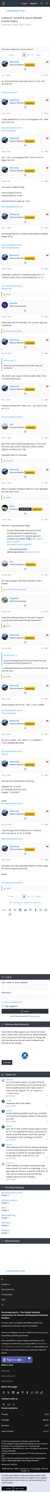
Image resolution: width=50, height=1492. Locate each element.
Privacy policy (6, 1294)
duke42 (46, 1431)
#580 (46, 859)
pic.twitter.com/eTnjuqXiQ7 (19, 544)
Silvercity (7, 24)
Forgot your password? (12, 1002)
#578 (46, 775)
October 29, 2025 (32, 552)
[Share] (42, 75)
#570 (46, 438)
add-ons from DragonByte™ (35, 1458)
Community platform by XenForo (23, 1454)
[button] (24, 1279)
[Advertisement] (25, 37)
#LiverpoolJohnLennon (12, 127)
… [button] (20, 55)
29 (24, 55)
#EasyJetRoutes (9, 1215)
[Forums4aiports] (25, 1058)
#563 (46, 151)
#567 (46, 316)
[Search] (46, 3)
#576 (46, 699)
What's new (7, 1365)
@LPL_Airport (13, 541)
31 (32, 55)
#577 (46, 734)
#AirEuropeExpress (10, 247)
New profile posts (8, 1376)
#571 (46, 483)
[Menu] (3, 3)
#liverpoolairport (9, 92)
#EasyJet (5, 1230)
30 (28, 55)
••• (47, 1096)
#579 (46, 824)
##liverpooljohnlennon (12, 838)
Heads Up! (10, 1074)
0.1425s (37, 1468)
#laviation (6, 1222)
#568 (46, 353)
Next (38, 55)
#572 (46, 519)
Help (3, 1299)
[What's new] (41, 3)
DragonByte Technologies (21, 1460)
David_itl (9, 1079)
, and (16, 589)
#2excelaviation (9, 713)
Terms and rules (7, 1289)
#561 (46, 75)
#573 (46, 575)
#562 (46, 113)
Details (35, 1460)
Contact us (5, 1284)
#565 (46, 228)
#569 (46, 399)
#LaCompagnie (9, 130)
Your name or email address (14, 982)
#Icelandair (7, 288)
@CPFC (34, 538)
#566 (46, 268)
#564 (46, 181)
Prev (11, 55)
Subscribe (7, 1062)
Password (6, 992)
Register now (34, 1016)
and (14, 331)
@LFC (40, 538)
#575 (46, 648)
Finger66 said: (9, 655)
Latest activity (6, 1381)
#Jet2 (4, 1207)
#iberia (5, 754)
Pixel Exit (13, 1464)
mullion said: (9, 360)
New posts (5, 1371)
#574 (46, 611)
